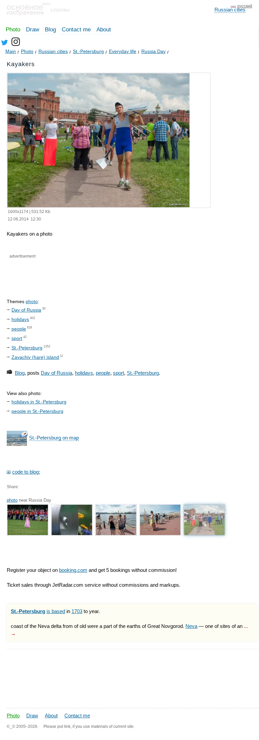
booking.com (73, 570)
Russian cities (230, 9)
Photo (13, 29)
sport (16, 338)
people (18, 329)
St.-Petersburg (26, 347)
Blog (50, 29)
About (103, 29)
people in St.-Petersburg (37, 411)
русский (244, 6)
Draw (32, 29)
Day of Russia (26, 310)
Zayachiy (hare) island (35, 357)
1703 (76, 611)
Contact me (76, 29)
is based (56, 611)
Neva (191, 626)
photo (32, 301)
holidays (20, 319)
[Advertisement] (87, 273)
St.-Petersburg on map (54, 438)
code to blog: (26, 472)
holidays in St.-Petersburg (38, 401)
